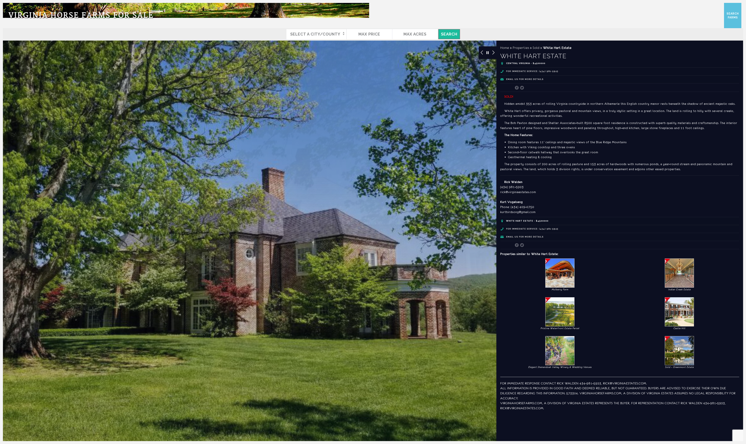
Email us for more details (525, 79)
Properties (521, 48)
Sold (536, 48)
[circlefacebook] (516, 87)
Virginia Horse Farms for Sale (81, 15)
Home (504, 48)
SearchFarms (733, 15)
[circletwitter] (522, 87)
